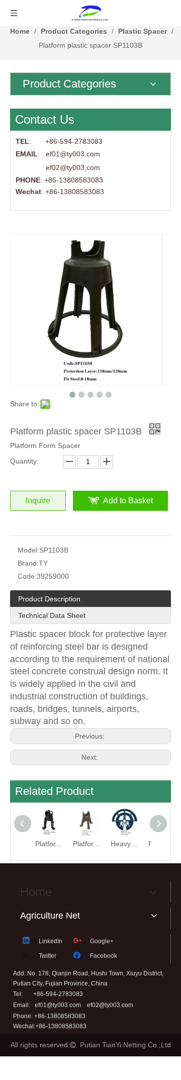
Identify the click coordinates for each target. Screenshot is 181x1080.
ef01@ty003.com (58, 1005)
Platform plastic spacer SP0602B (87, 844)
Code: (27, 576)
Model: (28, 550)
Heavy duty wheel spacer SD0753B (124, 844)
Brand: (28, 563)
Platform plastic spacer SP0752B (49, 844)
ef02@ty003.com (73, 167)
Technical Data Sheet (51, 615)
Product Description (49, 599)
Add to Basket (128, 500)
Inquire (38, 500)
